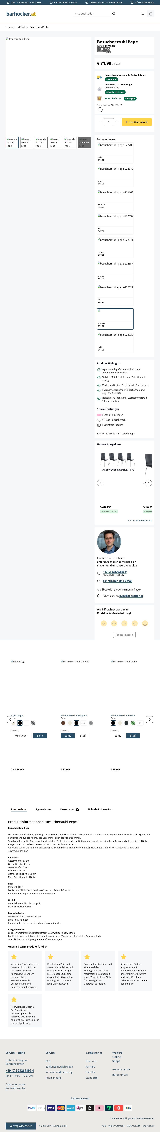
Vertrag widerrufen (21, 1126)
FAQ (48, 1061)
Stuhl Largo (17, 715)
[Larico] (104, 49)
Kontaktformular (15, 1088)
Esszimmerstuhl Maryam (74, 715)
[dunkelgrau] (126, 723)
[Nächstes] (149, 719)
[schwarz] (19, 723)
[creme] (13, 723)
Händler (90, 1072)
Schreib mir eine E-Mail (117, 581)
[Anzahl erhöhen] (117, 122)
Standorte (92, 1077)
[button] (100, 109)
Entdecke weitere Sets (140, 520)
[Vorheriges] (10, 719)
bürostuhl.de (120, 1074)
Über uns (91, 1061)
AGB (104, 1125)
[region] (80, 719)
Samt (40, 735)
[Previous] (100, 483)
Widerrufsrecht (116, 1125)
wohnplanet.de (121, 1069)
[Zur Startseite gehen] (21, 14)
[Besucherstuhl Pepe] (48, 85)
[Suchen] (114, 13)
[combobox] (92, 13)
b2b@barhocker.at (131, 596)
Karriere (90, 1066)
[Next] (149, 483)
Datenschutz (133, 1125)
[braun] (63, 723)
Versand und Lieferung (59, 1072)
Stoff (83, 735)
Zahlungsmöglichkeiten (59, 1066)
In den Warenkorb (137, 122)
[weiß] (26, 723)
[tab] (11, 647)
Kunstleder (21, 735)
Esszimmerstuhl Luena (123, 715)
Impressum (148, 1125)
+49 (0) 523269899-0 (115, 571)
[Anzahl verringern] (100, 122)
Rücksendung (54, 1077)
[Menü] (143, 13)
